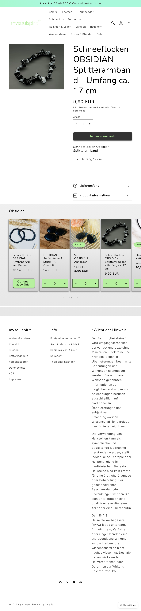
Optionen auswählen (23, 283)
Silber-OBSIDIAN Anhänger (81, 258)
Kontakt (14, 344)
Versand (93, 107)
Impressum (16, 379)
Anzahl (77, 116)
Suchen (14, 349)
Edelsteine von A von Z (65, 338)
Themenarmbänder (62, 361)
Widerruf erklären (20, 338)
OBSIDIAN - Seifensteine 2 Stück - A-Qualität (52, 260)
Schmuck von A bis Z (63, 349)
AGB (11, 373)
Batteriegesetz (18, 355)
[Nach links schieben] (63, 298)
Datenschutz (17, 367)
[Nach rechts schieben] (77, 298)
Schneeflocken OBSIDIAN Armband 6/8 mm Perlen (22, 260)
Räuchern (56, 355)
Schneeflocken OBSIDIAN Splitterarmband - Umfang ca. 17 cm (115, 261)
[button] (68, 12)
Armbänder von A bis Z (65, 344)
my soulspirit (25, 604)
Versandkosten (18, 361)
